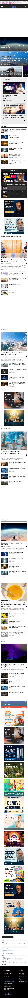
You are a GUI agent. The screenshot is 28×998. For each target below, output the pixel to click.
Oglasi (2, 263)
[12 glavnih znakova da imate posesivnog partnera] (4, 681)
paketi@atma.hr (9, 994)
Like (25, 701)
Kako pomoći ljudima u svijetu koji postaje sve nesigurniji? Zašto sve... (14, 260)
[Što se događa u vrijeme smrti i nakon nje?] (4, 573)
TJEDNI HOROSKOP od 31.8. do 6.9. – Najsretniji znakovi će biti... (12, 353)
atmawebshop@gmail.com (9, 981)
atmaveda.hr (21, 982)
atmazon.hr (21, 979)
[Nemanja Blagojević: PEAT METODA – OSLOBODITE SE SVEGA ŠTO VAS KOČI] (14, 108)
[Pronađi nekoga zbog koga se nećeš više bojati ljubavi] (14, 653)
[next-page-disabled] (5, 123)
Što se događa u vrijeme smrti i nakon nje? (17, 571)
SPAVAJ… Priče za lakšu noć (8, 953)
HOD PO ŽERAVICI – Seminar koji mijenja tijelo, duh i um (14, 958)
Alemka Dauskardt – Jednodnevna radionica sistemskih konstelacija (13, 944)
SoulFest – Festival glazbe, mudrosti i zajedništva (12, 959)
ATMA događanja (6, 113)
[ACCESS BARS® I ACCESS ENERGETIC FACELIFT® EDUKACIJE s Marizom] (4, 273)
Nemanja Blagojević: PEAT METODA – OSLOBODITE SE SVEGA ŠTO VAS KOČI (14, 117)
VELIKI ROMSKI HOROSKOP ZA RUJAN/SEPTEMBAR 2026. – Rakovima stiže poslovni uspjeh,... (17, 156)
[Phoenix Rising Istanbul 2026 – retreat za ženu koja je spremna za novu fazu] (4, 280)
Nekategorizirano (5, 157)
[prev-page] (3, 123)
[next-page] (4, 167)
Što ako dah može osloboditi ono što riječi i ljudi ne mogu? (14, 962)
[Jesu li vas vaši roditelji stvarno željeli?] (4, 694)
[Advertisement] (14, 23)
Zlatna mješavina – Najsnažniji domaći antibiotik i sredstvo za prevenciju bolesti (13, 603)
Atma (2, 49)
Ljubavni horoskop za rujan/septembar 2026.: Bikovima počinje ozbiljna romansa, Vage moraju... (17, 162)
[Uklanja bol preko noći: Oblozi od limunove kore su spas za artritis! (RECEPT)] (4, 615)
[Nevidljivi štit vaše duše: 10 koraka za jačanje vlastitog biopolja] (4, 566)
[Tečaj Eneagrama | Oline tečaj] (4, 286)
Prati (25, 704)
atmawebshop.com (23, 974)
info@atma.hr (7, 974)
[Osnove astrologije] (4, 292)
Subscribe (24, 707)
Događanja (3, 257)
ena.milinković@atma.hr (9, 991)
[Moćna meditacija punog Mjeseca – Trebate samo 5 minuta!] (4, 137)
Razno (3, 145)
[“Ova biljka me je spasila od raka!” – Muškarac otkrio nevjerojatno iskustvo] (4, 621)
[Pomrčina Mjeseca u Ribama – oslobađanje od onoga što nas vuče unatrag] (4, 371)
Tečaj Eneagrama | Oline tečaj (15, 284)
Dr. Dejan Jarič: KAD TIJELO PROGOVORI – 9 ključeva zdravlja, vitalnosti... (13, 96)
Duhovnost (3, 138)
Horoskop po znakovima (5, 56)
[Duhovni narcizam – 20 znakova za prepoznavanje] (4, 150)
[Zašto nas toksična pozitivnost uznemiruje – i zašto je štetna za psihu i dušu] (14, 441)
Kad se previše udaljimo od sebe (15, 481)
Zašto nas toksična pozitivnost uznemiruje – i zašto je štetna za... (11, 452)
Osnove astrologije (12, 290)
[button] (2, 6)
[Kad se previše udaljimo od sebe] (4, 483)
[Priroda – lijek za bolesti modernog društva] (4, 464)
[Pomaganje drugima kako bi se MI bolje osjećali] (4, 470)
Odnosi (3, 662)
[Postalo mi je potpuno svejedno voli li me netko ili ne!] (14, 47)
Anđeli (3, 132)
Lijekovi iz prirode (5, 600)
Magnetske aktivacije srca (8, 950)
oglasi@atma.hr (11, 978)
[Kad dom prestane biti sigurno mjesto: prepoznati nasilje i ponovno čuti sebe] (4, 675)
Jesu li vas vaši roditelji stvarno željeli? (17, 692)
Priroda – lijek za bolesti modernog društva (17, 462)
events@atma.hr (7, 986)
